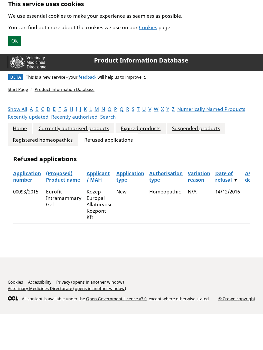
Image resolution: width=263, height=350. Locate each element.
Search (108, 117)
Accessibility (39, 282)
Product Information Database (141, 60)
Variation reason (199, 176)
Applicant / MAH (98, 176)
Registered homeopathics (43, 140)
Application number (27, 176)
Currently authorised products (74, 128)
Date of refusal (224, 176)
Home (20, 128)
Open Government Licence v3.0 (116, 299)
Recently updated (28, 117)
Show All (17, 109)
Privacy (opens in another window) (90, 282)
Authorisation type (166, 176)
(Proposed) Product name (63, 176)
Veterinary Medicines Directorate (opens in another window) (67, 288)
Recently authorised (74, 117)
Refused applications (108, 140)
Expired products (141, 128)
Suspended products (196, 128)
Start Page (18, 89)
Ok (14, 40)
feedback (88, 77)
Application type (130, 176)
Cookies (148, 27)
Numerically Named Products (211, 109)
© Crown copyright (236, 298)
